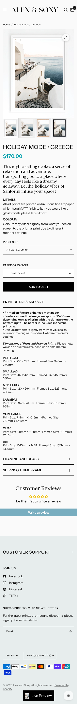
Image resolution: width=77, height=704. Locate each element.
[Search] (65, 10)
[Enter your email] (70, 631)
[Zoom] (65, 37)
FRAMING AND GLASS (21, 459)
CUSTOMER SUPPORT (27, 552)
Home (6, 24)
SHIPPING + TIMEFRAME (22, 470)
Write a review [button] (38, 512)
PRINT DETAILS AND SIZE (23, 302)
